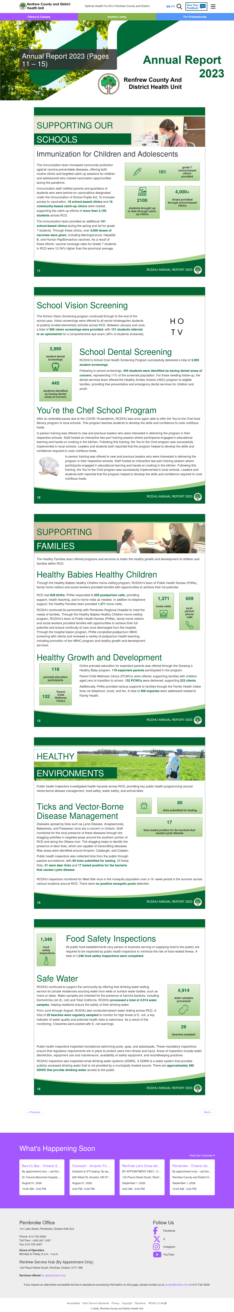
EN (168, 6)
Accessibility (73, 1303)
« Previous (33, 1112)
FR (173, 6)
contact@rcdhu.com (176, 1284)
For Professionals (195, 17)
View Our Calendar (201, 1155)
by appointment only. (53, 1275)
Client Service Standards (95, 1303)
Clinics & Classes (39, 17)
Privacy (115, 1303)
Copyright (127, 1303)
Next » (208, 1112)
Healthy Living (117, 17)
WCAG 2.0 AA (156, 1303)
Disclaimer (140, 1303)
